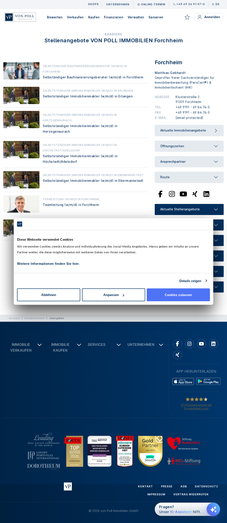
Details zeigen (190, 281)
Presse (166, 486)
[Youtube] (183, 193)
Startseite (14, 318)
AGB (183, 486)
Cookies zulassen (178, 295)
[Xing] (195, 193)
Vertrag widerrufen (191, 494)
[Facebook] (160, 193)
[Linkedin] (213, 343)
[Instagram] (172, 193)
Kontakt (145, 486)
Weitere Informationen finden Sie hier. (48, 263)
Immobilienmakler (34, 318)
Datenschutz (206, 486)
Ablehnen (48, 295)
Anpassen (111, 295)
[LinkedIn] (206, 193)
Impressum (156, 494)
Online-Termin (153, 4)
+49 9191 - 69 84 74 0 (193, 107)
